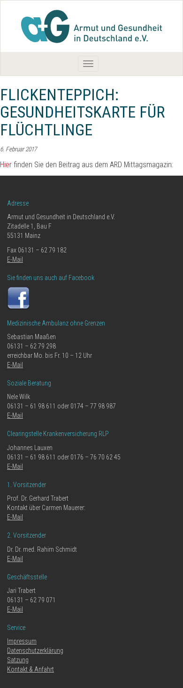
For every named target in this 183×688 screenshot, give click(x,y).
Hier (6, 164)
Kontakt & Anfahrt (30, 669)
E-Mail (15, 259)
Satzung (18, 660)
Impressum (22, 641)
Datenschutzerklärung (35, 650)
